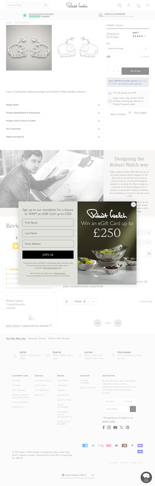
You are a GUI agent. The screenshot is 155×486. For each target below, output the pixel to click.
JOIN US (48, 254)
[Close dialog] (133, 204)
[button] (146, 477)
